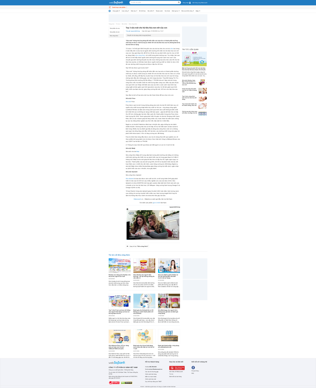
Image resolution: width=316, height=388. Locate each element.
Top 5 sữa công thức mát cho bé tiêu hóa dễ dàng (189, 97)
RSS (193, 373)
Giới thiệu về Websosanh (176, 371)
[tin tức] (110, 11)
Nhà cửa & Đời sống (186, 11)
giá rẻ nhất (156, 203)
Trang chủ (111, 24)
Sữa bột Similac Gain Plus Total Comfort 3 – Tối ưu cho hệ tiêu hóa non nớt (189, 82)
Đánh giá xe (175, 11)
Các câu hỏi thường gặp (151, 371)
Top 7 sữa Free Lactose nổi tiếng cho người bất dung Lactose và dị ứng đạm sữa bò (119, 311)
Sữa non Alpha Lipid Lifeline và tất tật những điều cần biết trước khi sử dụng (168, 276)
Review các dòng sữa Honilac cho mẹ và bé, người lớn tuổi (120, 275)
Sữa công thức (133, 24)
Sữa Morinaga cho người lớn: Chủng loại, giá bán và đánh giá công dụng (168, 311)
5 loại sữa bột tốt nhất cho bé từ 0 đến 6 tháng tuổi (189, 90)
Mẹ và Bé (150, 11)
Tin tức (118, 24)
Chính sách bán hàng (151, 374)
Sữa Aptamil (130, 178)
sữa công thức (140, 55)
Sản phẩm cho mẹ (115, 28)
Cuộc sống (125, 11)
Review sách (159, 11)
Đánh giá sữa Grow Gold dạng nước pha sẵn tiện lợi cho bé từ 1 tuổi (143, 347)
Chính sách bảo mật (150, 379)
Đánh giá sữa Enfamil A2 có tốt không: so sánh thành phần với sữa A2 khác (143, 311)
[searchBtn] (179, 2)
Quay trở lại (139, 246)
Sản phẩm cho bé (114, 32)
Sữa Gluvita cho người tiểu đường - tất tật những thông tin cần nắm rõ (143, 276)
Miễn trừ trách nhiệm (150, 376)
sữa (171, 48)
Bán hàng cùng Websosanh (200, 2)
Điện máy (133, 11)
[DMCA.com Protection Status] (126, 383)
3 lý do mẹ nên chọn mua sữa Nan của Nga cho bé (189, 112)
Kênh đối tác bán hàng (175, 376)
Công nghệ (115, 11)
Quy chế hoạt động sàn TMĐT (153, 381)
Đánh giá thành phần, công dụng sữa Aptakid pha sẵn (168, 346)
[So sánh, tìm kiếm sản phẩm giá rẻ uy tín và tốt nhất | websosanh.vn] (116, 2)
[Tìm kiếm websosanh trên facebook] (193, 367)
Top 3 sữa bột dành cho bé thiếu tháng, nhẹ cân (189, 104)
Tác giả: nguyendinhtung (133, 31)
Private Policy (195, 371)
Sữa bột (128, 101)
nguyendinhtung (174, 207)
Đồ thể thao (142, 11)
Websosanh (137, 199)
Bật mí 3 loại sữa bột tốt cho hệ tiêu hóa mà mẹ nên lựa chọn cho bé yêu (194, 68)
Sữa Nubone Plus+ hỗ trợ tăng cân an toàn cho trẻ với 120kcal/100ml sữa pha (119, 347)
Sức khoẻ (167, 11)
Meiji (137, 151)
